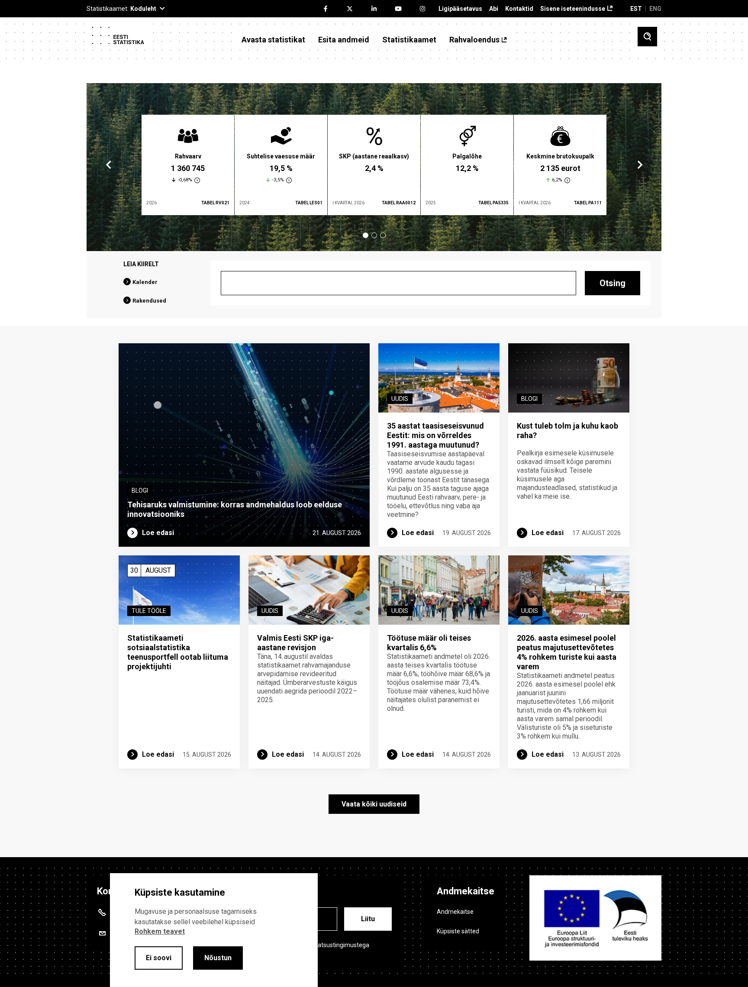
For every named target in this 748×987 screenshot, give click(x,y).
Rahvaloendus (474, 39)
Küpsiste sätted (458, 931)
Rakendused (149, 300)
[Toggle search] (647, 37)
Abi (493, 9)
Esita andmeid (343, 39)
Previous (108, 165)
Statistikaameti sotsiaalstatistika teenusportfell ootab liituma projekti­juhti (177, 652)
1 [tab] (365, 235)
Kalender (145, 282)
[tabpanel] (188, 165)
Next (639, 165)
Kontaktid (519, 9)
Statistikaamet (409, 39)
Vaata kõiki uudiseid (374, 804)
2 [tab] (374, 235)
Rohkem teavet (160, 931)
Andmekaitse (455, 911)
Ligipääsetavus (460, 9)
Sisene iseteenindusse (572, 9)
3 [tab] (383, 235)
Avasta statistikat (273, 39)
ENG (655, 8)
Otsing (612, 283)
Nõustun (218, 958)
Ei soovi (158, 958)
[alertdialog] (214, 930)
